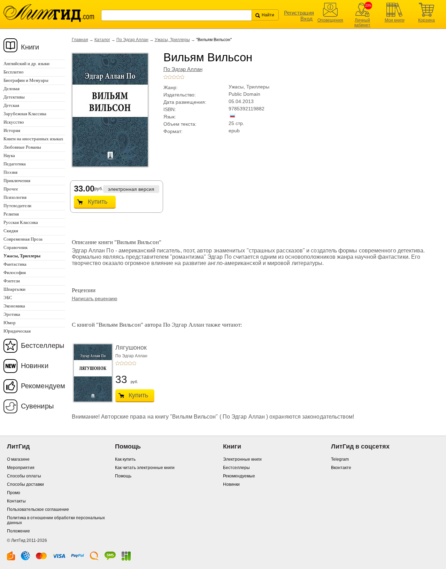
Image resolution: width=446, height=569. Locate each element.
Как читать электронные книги (145, 467)
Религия (11, 214)
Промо (13, 492)
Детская (11, 105)
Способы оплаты (24, 476)
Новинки (34, 365)
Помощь (123, 476)
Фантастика (14, 264)
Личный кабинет (362, 23)
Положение (18, 531)
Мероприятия (20, 467)
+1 (165, 77)
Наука (9, 155)
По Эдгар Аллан (132, 39)
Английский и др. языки (26, 63)
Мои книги (395, 20)
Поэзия (10, 172)
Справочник (15, 247)
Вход (306, 19)
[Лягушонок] (91, 373)
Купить (97, 201)
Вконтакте (341, 467)
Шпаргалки (14, 289)
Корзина (426, 20)
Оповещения (330, 20)
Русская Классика (20, 222)
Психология (14, 197)
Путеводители (17, 205)
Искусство (13, 122)
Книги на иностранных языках (33, 138)
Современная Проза (23, 239)
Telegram (340, 459)
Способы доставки (25, 484)
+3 (174, 77)
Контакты (16, 501)
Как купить (125, 459)
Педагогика (14, 163)
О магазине (18, 459)
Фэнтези (11, 280)
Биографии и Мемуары (25, 80)
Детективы (14, 97)
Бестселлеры (42, 345)
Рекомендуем (43, 386)
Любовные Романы (22, 147)
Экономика (14, 306)
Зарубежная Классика (24, 113)
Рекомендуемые (239, 476)
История (11, 130)
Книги (30, 47)
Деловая (11, 88)
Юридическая (17, 331)
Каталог (102, 39)
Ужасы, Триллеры (172, 39)
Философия (14, 272)
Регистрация (299, 13)
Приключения (16, 180)
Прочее (10, 189)
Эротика (11, 314)
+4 (178, 77)
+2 (170, 77)
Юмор (9, 322)
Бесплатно (13, 72)
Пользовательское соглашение (38, 509)
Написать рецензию (94, 298)
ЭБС (7, 297)
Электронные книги (242, 459)
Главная (80, 39)
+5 (182, 77)
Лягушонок (131, 347)
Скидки (10, 230)
